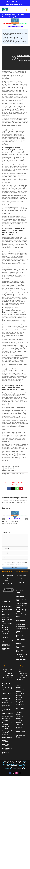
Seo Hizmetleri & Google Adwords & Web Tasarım (15, 764)
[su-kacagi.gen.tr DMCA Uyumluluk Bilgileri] (8, 589)
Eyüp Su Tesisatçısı (7, 737)
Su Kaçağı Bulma (7, 606)
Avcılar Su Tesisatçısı (8, 696)
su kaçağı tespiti (21, 767)
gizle (18, 30)
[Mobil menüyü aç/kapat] (27, 10)
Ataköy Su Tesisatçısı (22, 702)
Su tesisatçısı (22, 765)
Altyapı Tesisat (5, 473)
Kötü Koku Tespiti (21, 725)
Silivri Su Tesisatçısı (7, 713)
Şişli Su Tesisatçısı (7, 702)
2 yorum (15, 523)
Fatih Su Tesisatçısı (7, 735)
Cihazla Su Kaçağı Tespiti (10, 521)
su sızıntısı (10, 189)
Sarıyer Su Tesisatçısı (8, 716)
